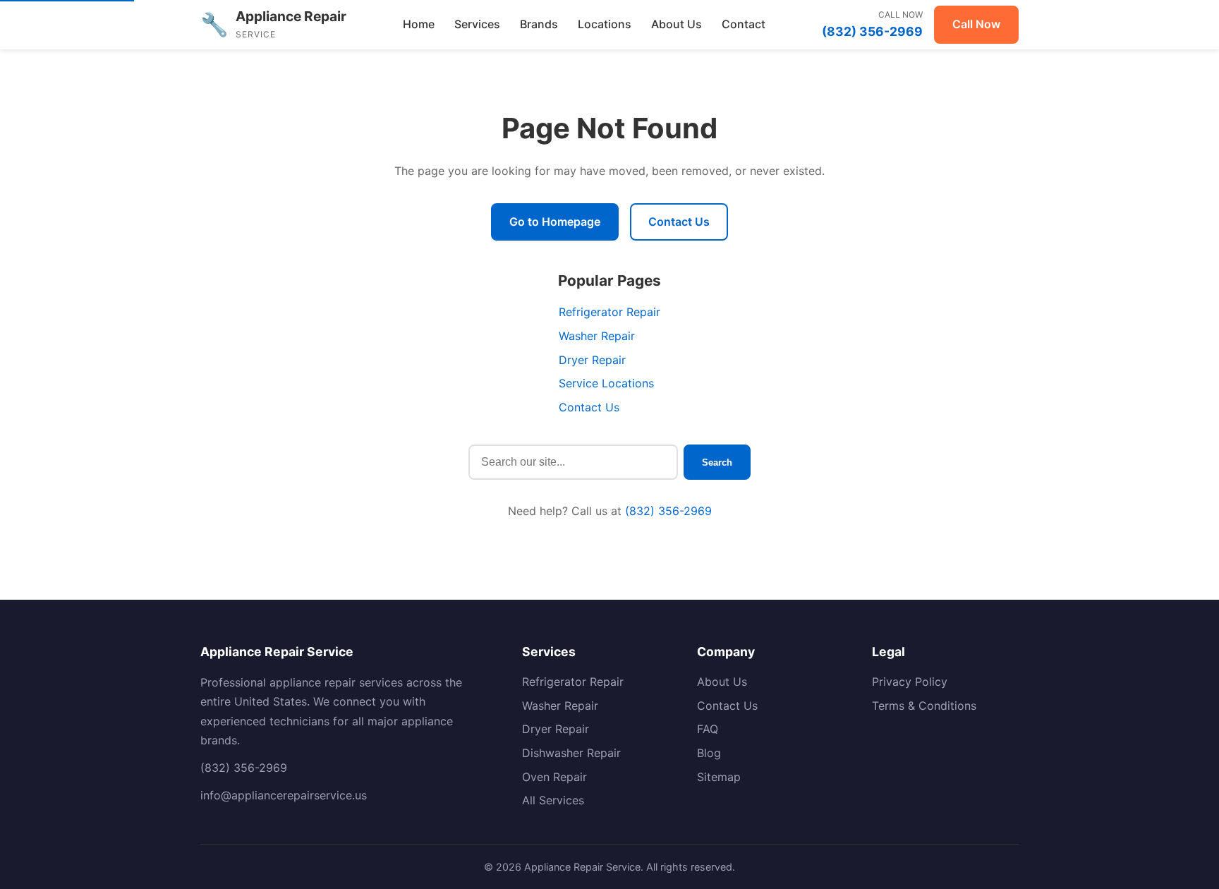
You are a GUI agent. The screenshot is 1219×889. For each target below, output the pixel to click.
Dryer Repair (592, 360)
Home (419, 24)
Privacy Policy (909, 682)
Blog (709, 753)
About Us (676, 24)
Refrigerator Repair (609, 312)
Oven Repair (554, 777)
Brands (539, 24)
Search (717, 462)
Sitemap (719, 777)
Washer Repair (597, 336)
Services (477, 24)
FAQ (707, 729)
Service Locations (606, 383)
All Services (553, 800)
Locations (604, 24)
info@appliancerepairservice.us (283, 795)
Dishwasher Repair (571, 753)
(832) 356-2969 (668, 511)
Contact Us (679, 221)
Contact (743, 24)
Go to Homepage (554, 221)
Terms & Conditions (924, 705)
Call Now (976, 24)
